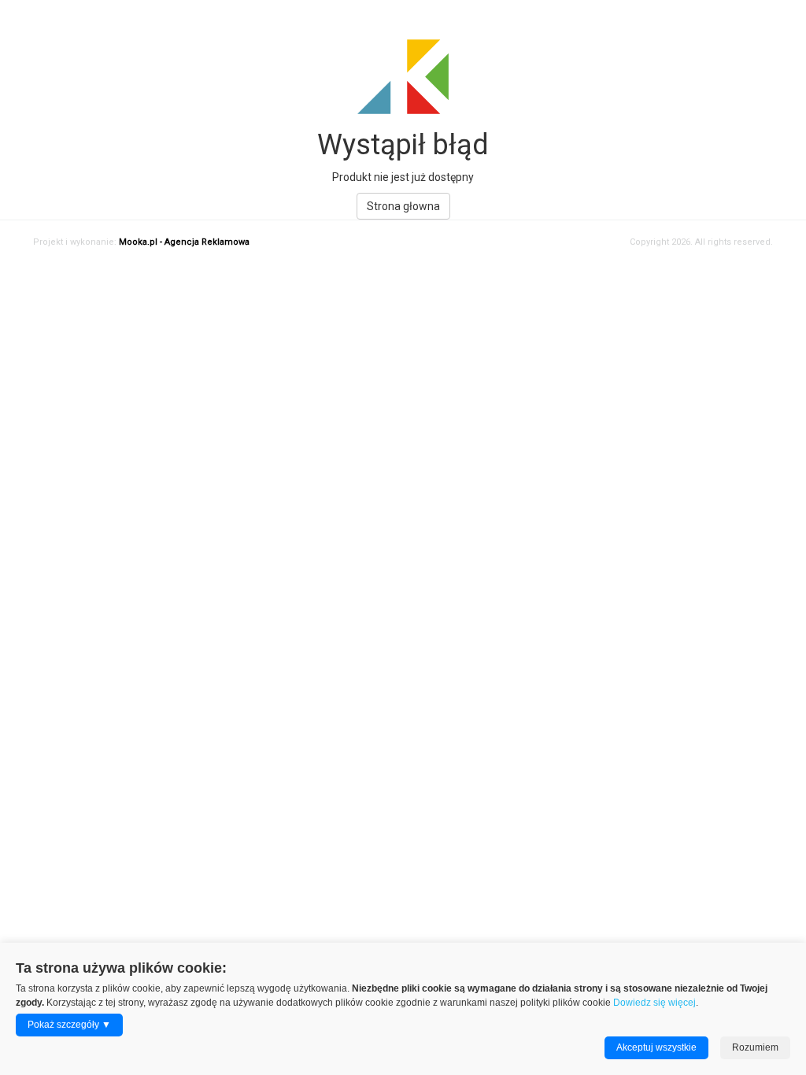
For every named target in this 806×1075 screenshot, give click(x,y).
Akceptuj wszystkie (656, 1047)
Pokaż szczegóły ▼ (69, 1024)
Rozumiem (755, 1047)
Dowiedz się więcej (654, 1002)
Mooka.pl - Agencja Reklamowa (184, 242)
